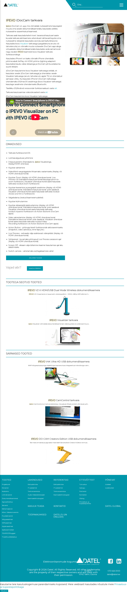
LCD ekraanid (7, 495)
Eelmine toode (35, 258)
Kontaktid (82, 495)
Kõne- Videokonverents (10, 512)
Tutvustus (83, 484)
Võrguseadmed (7, 519)
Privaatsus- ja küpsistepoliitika (85, 502)
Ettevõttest (87, 480)
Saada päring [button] (35, 268)
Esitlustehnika (33, 484)
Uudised (108, 484)
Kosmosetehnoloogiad (36, 498)
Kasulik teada (36, 506)
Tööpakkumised (37, 515)
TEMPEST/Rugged (8, 533)
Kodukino (5, 491)
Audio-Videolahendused (36, 495)
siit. (56, 88)
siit (46, 92)
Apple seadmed (7, 526)
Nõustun (4, 591)
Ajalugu (82, 488)
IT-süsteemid (32, 488)
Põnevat (110, 480)
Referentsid (61, 480)
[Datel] (11, 6)
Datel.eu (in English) (60, 516)
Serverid (5, 505)
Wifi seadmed (7, 523)
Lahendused (35, 480)
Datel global (113, 506)
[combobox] (87, 5)
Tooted (6, 480)
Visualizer (24, 44)
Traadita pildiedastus (9, 537)
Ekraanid (5, 488)
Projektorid (6, 484)
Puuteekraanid (7, 516)
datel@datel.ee (113, 574)
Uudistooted (109, 488)
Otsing (81, 498)
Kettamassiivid (7, 509)
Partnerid (82, 491)
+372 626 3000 (113, 571)
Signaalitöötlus (7, 502)
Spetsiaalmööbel (8, 530)
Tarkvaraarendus (34, 491)
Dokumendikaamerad (10, 498)
